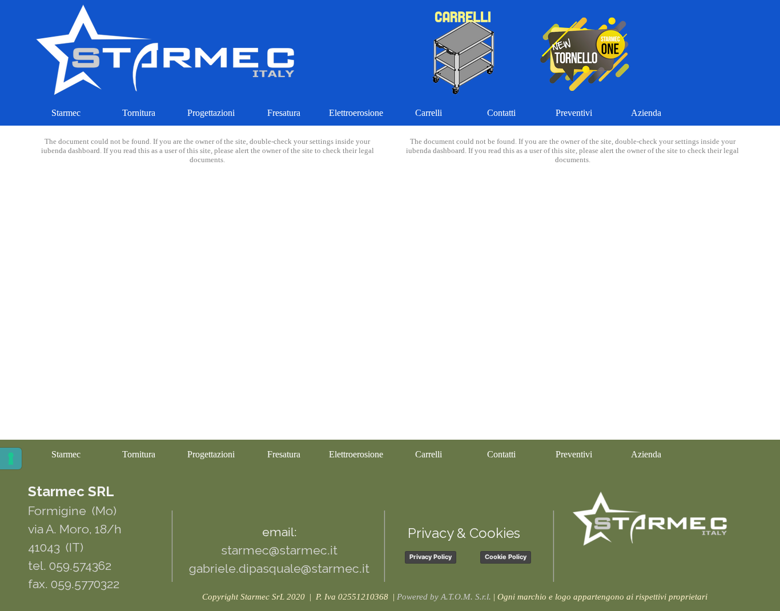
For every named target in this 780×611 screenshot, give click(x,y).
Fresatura (283, 113)
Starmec (66, 113)
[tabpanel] (454, 596)
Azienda (646, 113)
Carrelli (428, 113)
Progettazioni (211, 113)
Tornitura (138, 113)
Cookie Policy (505, 557)
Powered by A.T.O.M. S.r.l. (444, 596)
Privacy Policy (430, 557)
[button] (276, 501)
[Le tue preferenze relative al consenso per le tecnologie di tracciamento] (11, 458)
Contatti (501, 113)
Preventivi (574, 113)
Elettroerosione (356, 113)
